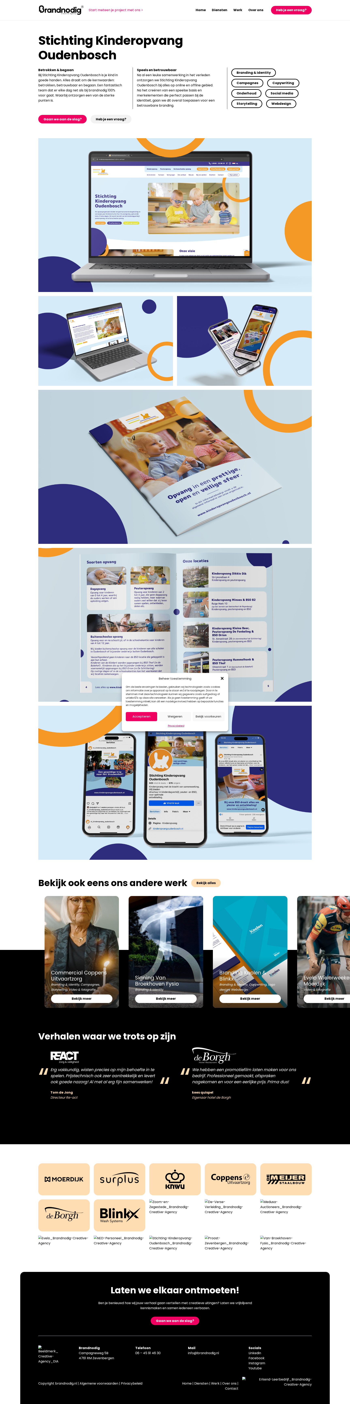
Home (187, 1383)
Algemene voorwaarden (99, 1383)
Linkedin (255, 1353)
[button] (222, 678)
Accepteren (141, 716)
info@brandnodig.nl (203, 1353)
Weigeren (175, 716)
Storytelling (59, 990)
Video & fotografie (82, 990)
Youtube (255, 1368)
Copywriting (258, 985)
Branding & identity (65, 985)
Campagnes (90, 985)
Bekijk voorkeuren (208, 716)
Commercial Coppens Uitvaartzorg (79, 975)
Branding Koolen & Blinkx (242, 975)
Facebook (257, 1358)
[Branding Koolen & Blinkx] (250, 898)
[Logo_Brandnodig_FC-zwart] (61, 10)
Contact (231, 1388)
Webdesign (239, 990)
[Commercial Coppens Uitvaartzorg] (82, 898)
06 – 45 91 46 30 (148, 1353)
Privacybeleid (176, 725)
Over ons (229, 1383)
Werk (215, 1383)
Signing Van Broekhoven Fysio (157, 980)
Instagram (257, 1363)
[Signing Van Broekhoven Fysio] (166, 898)
